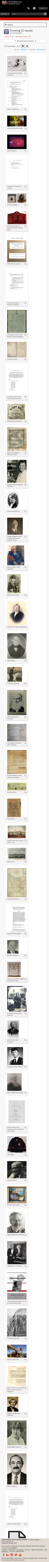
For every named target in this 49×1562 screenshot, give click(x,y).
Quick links (34, 8)
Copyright (12, 1550)
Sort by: (16, 50)
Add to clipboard (25, 73)
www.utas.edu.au (7, 1541)
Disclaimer (20, 1550)
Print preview (10, 46)
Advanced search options (25, 41)
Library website (34, 1539)
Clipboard (28, 8)
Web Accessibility (37, 1550)
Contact (4, 1550)
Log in (42, 8)
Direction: (32, 50)
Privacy (27, 1550)
